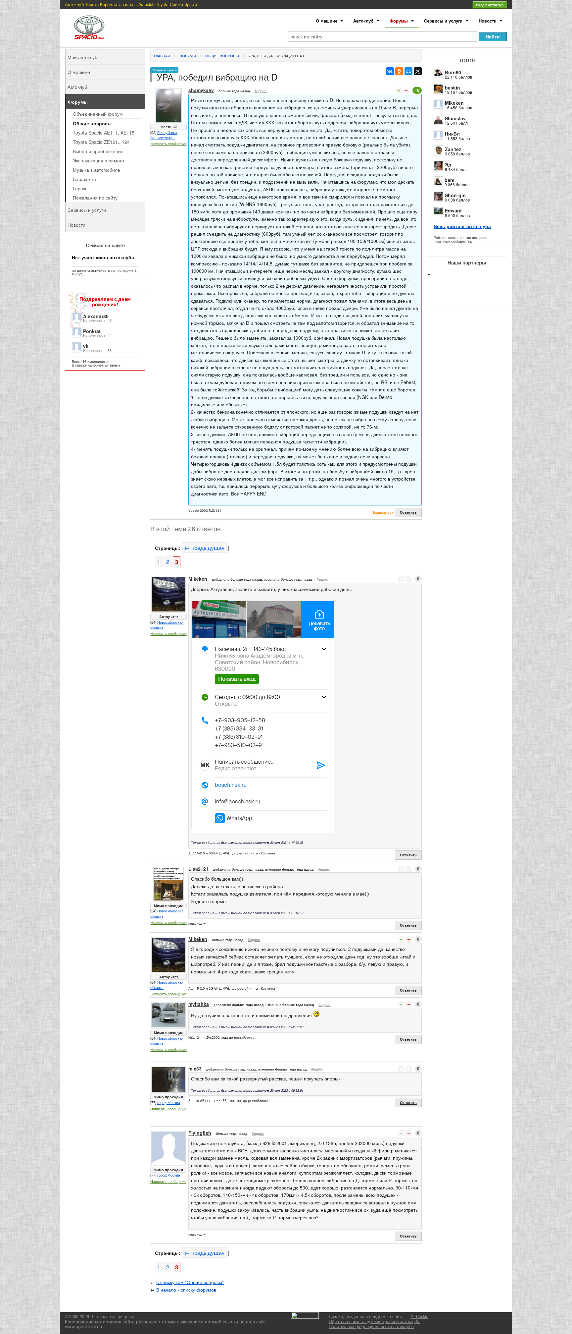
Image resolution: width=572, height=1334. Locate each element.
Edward (453, 210)
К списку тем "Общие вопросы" (190, 1282)
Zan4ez (453, 149)
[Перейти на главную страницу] (89, 27)
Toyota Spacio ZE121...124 (101, 142)
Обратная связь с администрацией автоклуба (374, 1321)
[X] (418, 71)
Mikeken (454, 102)
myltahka (198, 1004)
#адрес (260, 90)
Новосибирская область (166, 624)
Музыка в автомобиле (96, 169)
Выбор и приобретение (98, 151)
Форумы (399, 21)
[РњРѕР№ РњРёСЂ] (408, 71)
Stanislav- (456, 118)
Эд (448, 164)
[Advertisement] (472, 298)
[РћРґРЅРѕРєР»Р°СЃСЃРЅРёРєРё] (399, 71)
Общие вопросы (222, 55)
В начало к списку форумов (186, 1289)
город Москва (168, 1102)
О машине (326, 21)
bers (449, 180)
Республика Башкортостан (163, 135)
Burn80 (453, 72)
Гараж (79, 188)
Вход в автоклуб (489, 4)
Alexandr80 (96, 316)
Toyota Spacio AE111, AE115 (103, 132)
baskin (452, 87)
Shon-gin (455, 195)
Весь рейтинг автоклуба (462, 226)
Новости (488, 21)
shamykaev (201, 90)
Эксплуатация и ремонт (98, 160)
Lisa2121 (198, 868)
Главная (162, 55)
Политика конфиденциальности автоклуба (371, 1326)
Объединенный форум (98, 113)
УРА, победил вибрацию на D (277, 55)
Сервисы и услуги (443, 21)
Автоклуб (363, 21)
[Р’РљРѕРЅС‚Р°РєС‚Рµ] (390, 71)
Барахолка (84, 179)
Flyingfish (199, 1133)
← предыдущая (204, 547)
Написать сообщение (169, 143)
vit (86, 346)
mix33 (195, 1068)
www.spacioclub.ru (84, 1326)
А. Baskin (419, 1316)
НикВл (452, 133)
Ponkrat (92, 331)
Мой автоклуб (82, 57)
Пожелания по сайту (95, 197)
